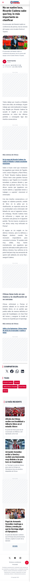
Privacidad (15, 564)
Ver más (15, 546)
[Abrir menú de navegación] (3, 2)
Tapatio (17, 382)
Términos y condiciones (15, 562)
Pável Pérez (22, 386)
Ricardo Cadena (8, 382)
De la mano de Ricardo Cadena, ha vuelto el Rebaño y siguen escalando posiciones (15, 161)
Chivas (5, 391)
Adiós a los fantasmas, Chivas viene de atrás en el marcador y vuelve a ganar (15, 330)
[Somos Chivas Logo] (15, 2)
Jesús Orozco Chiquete (10, 386)
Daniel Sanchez (11, 61)
